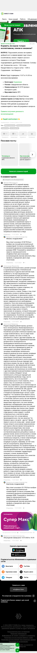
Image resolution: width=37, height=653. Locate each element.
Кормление (18, 82)
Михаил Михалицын (11, 183)
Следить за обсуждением (14, 179)
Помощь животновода (23, 125)
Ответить (7, 234)
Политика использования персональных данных (18, 640)
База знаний (13, 19)
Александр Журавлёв (11, 266)
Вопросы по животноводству (16, 237)
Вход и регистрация (12, 25)
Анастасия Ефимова (11, 324)
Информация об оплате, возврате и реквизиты (18, 636)
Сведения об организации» (18, 642)
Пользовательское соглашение (18, 632)
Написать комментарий (18, 171)
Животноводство (10, 125)
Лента (4, 19)
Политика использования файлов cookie (18, 638)
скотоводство (14, 128)
